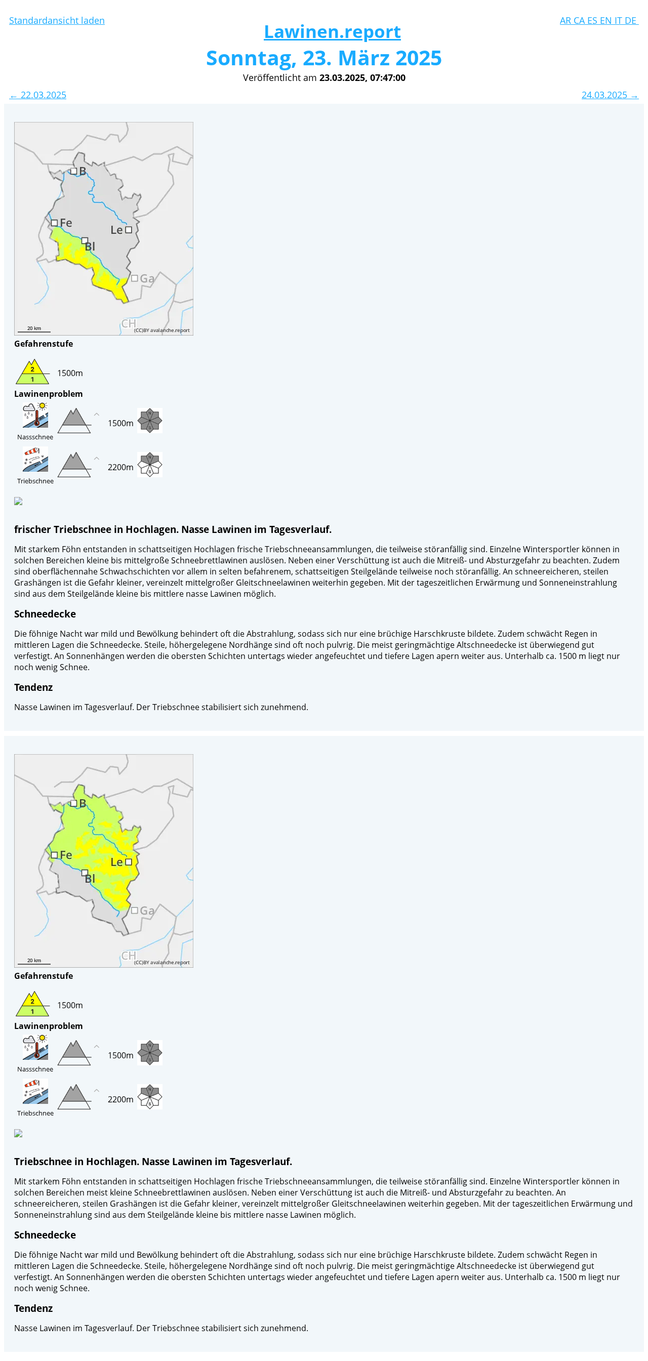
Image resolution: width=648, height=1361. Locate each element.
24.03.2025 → (610, 95)
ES (593, 20)
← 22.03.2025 (37, 95)
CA (580, 20)
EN (607, 20)
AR (567, 20)
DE (632, 20)
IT (620, 20)
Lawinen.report (332, 31)
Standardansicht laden (57, 20)
